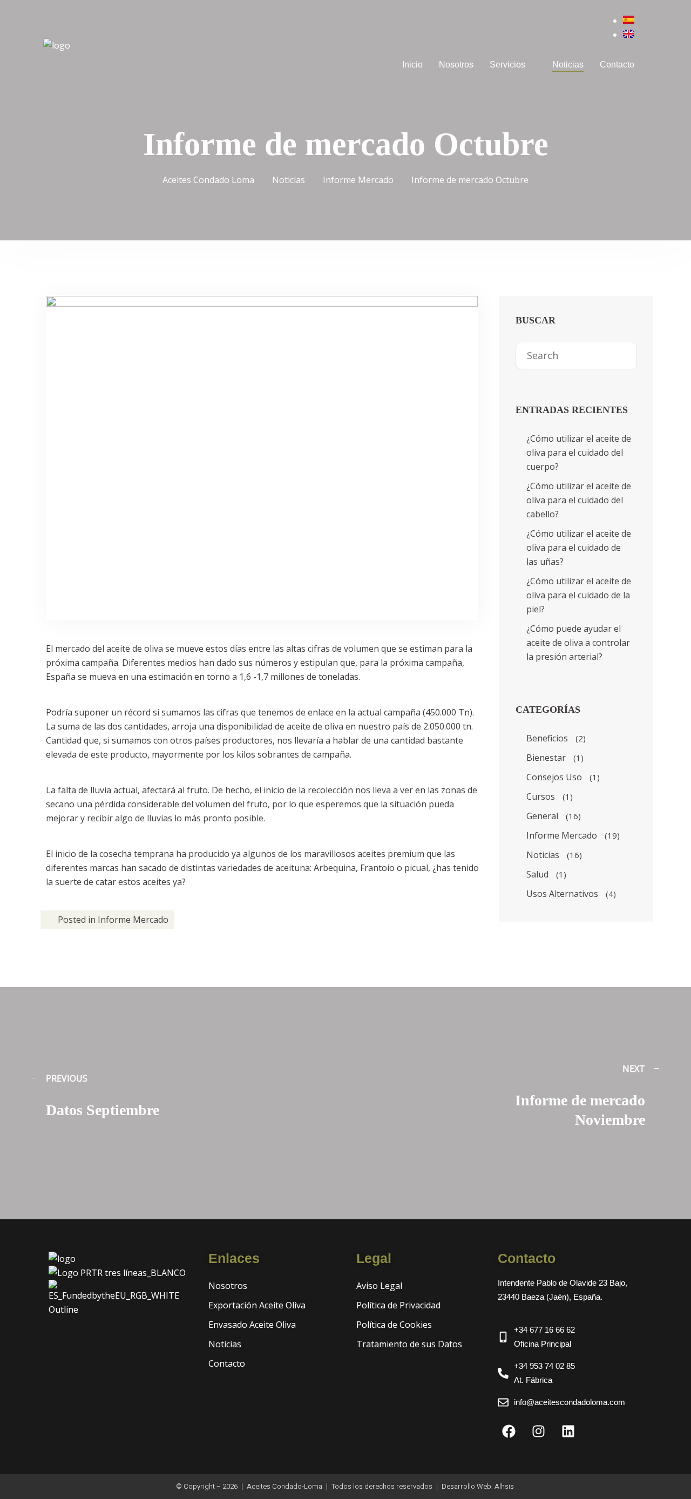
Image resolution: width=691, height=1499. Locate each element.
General (542, 816)
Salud (537, 874)
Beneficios (547, 738)
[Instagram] (538, 1430)
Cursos (540, 796)
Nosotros (456, 64)
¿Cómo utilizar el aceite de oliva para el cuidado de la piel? (578, 595)
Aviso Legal (379, 1286)
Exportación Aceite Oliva (257, 1305)
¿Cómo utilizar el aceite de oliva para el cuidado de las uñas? (578, 548)
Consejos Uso (554, 777)
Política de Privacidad (398, 1305)
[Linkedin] (567, 1430)
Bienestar (546, 758)
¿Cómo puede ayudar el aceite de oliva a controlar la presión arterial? (578, 643)
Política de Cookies (394, 1325)
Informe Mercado (133, 920)
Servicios (507, 64)
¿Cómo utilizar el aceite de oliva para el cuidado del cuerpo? (578, 452)
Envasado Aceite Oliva (252, 1325)
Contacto (617, 64)
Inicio (412, 64)
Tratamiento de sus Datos (409, 1344)
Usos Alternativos (562, 894)
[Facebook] (508, 1430)
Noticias (568, 64)
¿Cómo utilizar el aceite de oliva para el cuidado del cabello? (578, 500)
